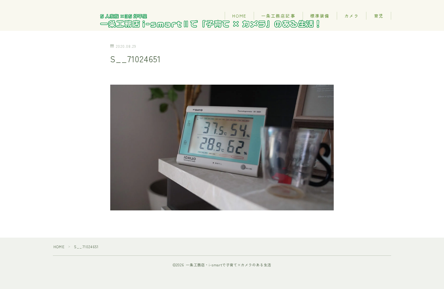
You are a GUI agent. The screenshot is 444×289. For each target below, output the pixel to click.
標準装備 (320, 16)
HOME (239, 16)
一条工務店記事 (278, 16)
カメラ (351, 16)
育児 (379, 16)
